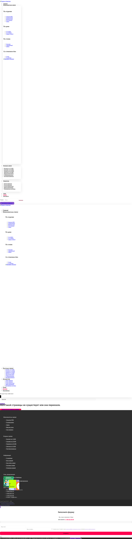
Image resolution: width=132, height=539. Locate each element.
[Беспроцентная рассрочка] (11, 482)
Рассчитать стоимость (7, 203)
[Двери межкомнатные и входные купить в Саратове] (5, 1)
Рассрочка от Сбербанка (15, 477)
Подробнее (78, 538)
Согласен (72, 538)
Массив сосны (10, 427)
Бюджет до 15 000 (11, 439)
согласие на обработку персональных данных (73, 529)
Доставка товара (10, 465)
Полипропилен (10, 422)
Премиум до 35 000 (11, 444)
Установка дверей (11, 468)
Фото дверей (9, 460)
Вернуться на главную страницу (10, 409)
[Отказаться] (81, 538)
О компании (9, 458)
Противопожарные (11, 449)
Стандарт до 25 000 (11, 441)
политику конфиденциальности (90, 529)
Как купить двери (10, 463)
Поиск (2, 200)
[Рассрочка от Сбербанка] (5, 478)
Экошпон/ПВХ (10, 420)
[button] (21, 200)
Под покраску (9, 429)
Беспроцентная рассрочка (21, 481)
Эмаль (8, 425)
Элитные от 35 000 (11, 446)
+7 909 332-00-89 (69, 519)
